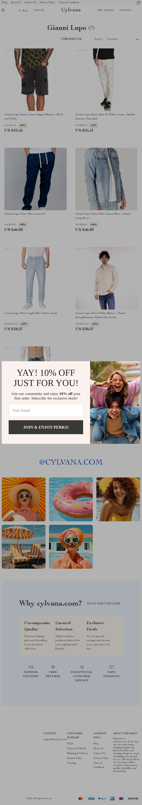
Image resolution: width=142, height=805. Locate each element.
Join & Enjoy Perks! (46, 427)
